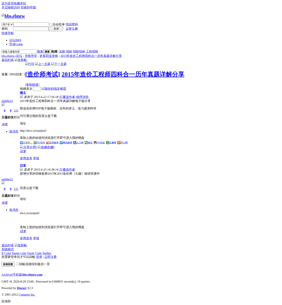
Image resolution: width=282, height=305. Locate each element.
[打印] (29, 64)
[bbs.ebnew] (13, 15)
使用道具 (26, 158)
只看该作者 (67, 97)
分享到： (27, 142)
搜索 (40, 51)
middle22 (7, 101)
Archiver (7, 274)
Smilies (46, 253)
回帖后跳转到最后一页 (34, 264)
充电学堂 (31, 56)
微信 (90, 142)
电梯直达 (26, 88)
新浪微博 (54, 142)
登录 (39, 256)
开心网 (124, 142)
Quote (30, 253)
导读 (16, 44)
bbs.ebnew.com (32, 274)
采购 (62, 51)
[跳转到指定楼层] (54, 88)
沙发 (23, 165)
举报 (36, 158)
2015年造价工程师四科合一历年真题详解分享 (91, 56)
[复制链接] (32, 84)
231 (16, 110)
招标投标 (79, 51)
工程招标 (92, 51)
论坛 (15, 40)
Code (38, 253)
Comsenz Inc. (27, 294)
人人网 (80, 142)
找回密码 (72, 24)
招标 (69, 51)
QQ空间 (41, 142)
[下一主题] (59, 64)
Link (23, 253)
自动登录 (59, 24)
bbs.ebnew (8, 56)
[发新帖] (21, 60)
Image (16, 253)
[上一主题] (42, 64)
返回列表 (8, 60)
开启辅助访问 (11, 7)
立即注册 (72, 28)
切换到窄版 (28, 7)
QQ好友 (101, 142)
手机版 (17, 274)
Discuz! (21, 288)
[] (42, 74)
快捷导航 (8, 33)
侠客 (5, 124)
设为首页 (8, 3)
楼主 (23, 92)
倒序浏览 (82, 97)
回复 (23, 151)
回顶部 (6, 301)
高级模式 (8, 249)
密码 (5, 28)
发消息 (13, 131)
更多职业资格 (49, 56)
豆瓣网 (112, 142)
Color (7, 253)
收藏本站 (20, 3)
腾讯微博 (67, 142)
